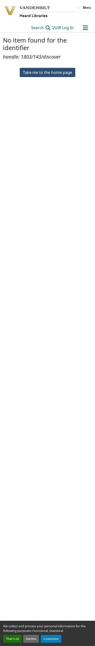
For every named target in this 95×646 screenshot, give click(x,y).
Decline (31, 639)
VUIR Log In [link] (63, 27)
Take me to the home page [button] (47, 72)
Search (38, 27)
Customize (51, 639)
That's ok (12, 639)
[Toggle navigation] (85, 27)
